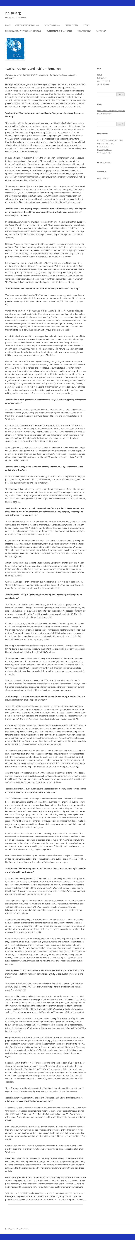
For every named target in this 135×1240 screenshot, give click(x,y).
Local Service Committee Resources (111, 110)
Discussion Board (52, 25)
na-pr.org (13, 12)
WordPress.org (103, 84)
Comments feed (103, 81)
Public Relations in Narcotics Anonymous (23, 31)
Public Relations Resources (59, 31)
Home (7, 25)
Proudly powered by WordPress (16, 1229)
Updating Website (104, 153)
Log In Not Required (105, 143)
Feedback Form (72, 25)
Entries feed (102, 78)
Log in (99, 75)
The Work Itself (84, 31)
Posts (86, 25)
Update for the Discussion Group (110, 140)
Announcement (103, 178)
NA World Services (104, 114)
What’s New (101, 31)
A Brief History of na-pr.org (27, 25)
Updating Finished (104, 149)
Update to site (102, 146)
